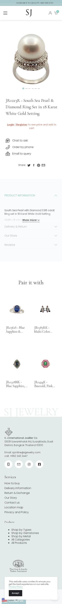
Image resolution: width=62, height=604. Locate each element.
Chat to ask (20, 140)
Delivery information (17, 488)
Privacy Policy (16, 586)
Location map (13, 507)
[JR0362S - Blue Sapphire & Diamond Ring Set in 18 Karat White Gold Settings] (16, 309)
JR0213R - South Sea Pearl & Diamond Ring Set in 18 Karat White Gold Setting (31, 107)
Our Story (10, 498)
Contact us (12, 503)
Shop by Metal (21, 536)
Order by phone (23, 147)
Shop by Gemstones (25, 533)
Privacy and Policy (16, 512)
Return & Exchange (17, 493)
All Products (19, 543)
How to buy (12, 483)
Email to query (21, 154)
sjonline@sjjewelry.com (26, 452)
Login (10, 124)
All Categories (20, 540)
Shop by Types (21, 530)
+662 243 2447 (18, 456)
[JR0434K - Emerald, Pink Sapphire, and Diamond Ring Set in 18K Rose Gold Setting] (45, 364)
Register (21, 124)
